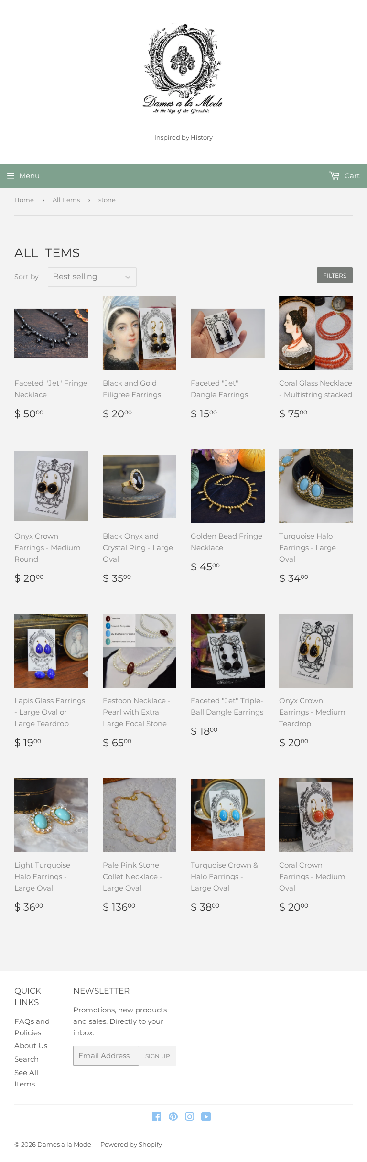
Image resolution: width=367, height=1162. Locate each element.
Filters (334, 275)
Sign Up (157, 1056)
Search (26, 1059)
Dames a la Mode (64, 1144)
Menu (29, 175)
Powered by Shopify (131, 1144)
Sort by (26, 276)
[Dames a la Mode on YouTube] (206, 1117)
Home (24, 200)
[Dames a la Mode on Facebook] (156, 1117)
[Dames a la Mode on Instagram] (189, 1117)
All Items (66, 200)
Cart (351, 175)
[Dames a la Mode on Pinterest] (173, 1117)
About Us (30, 1045)
